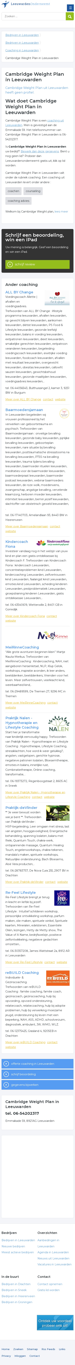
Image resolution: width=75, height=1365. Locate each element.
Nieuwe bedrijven (13, 1246)
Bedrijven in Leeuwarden (29, 4)
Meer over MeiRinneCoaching (25, 702)
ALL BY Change (19, 292)
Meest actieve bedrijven (18, 1252)
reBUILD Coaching (22, 973)
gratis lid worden (55, 1322)
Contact (34, 1355)
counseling (33, 191)
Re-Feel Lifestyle (20, 893)
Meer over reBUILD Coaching (25, 1042)
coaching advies (18, 201)
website (60, 399)
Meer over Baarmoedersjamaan (26, 526)
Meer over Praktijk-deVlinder (24, 882)
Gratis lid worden (49, 1290)
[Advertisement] (37, 1176)
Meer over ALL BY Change (23, 399)
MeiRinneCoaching (22, 647)
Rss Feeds (48, 1349)
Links (62, 1349)
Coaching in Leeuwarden (22, 50)
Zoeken (18, 1349)
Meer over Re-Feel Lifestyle (24, 962)
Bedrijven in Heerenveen (18, 1296)
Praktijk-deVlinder (21, 808)
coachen (13, 191)
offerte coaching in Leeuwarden (32, 1063)
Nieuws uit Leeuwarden (53, 1258)
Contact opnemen (50, 1284)
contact (48, 399)
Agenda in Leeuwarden (53, 1252)
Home (6, 1349)
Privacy (6, 1355)
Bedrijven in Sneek (14, 1290)
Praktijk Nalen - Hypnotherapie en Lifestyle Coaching (22, 723)
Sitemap (32, 1349)
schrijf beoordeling (23, 1074)
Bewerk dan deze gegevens (40, 151)
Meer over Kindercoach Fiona (25, 616)
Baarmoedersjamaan (24, 410)
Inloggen (20, 1355)
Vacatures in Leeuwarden (55, 1264)
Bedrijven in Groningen (17, 1302)
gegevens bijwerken (24, 1085)
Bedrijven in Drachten (16, 1284)
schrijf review (25, 264)
